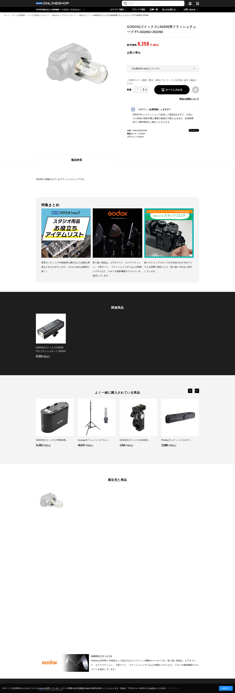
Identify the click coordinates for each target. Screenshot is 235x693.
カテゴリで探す (117, 9)
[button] (190, 391)
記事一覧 (154, 9)
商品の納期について (189, 99)
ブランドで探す (139, 9)
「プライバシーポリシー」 (137, 688)
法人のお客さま (169, 9)
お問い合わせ (190, 9)
